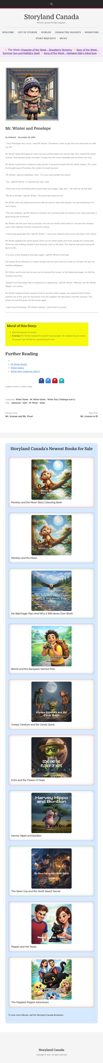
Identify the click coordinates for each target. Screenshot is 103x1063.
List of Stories (27, 32)
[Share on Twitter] (48, 382)
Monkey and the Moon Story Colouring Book (36, 502)
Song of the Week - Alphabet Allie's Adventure (70, 53)
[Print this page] (61, 382)
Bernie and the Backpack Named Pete (33, 669)
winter (42, 403)
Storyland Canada (51, 17)
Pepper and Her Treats (23, 946)
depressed (16, 403)
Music (63, 38)
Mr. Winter (33, 403)
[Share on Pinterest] (55, 382)
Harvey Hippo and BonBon (26, 835)
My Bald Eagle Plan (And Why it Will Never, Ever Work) (42, 613)
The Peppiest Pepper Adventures (30, 1002)
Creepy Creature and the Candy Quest (33, 724)
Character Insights (68, 32)
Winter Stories (17, 368)
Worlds (46, 32)
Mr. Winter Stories (19, 364)
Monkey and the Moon (24, 558)
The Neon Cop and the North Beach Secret (35, 891)
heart (25, 403)
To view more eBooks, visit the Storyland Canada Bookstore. (36, 1015)
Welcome (8, 32)
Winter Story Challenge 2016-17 (25, 371)
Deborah (12, 137)
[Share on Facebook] (41, 382)
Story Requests (46, 38)
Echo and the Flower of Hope (28, 780)
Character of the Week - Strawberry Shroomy (46, 49)
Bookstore (92, 32)
